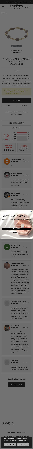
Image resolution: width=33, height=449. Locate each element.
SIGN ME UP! (16, 228)
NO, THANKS (16, 232)
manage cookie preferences (18, 440)
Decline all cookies (10, 444)
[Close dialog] (31, 212)
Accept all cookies (23, 444)
